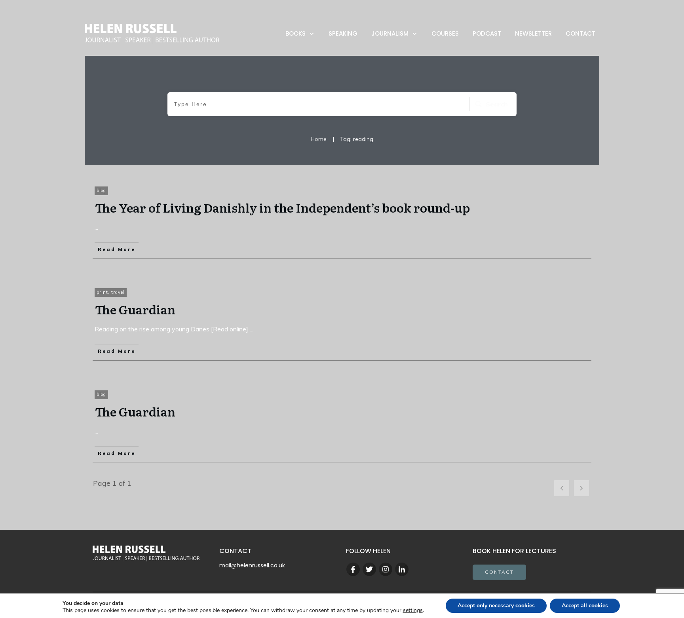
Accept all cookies (585, 605)
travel (118, 292)
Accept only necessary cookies (496, 605)
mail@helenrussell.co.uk (252, 565)
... (96, 227)
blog (101, 190)
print (102, 292)
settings (413, 610)
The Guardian (135, 309)
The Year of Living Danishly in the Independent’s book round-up (282, 207)
